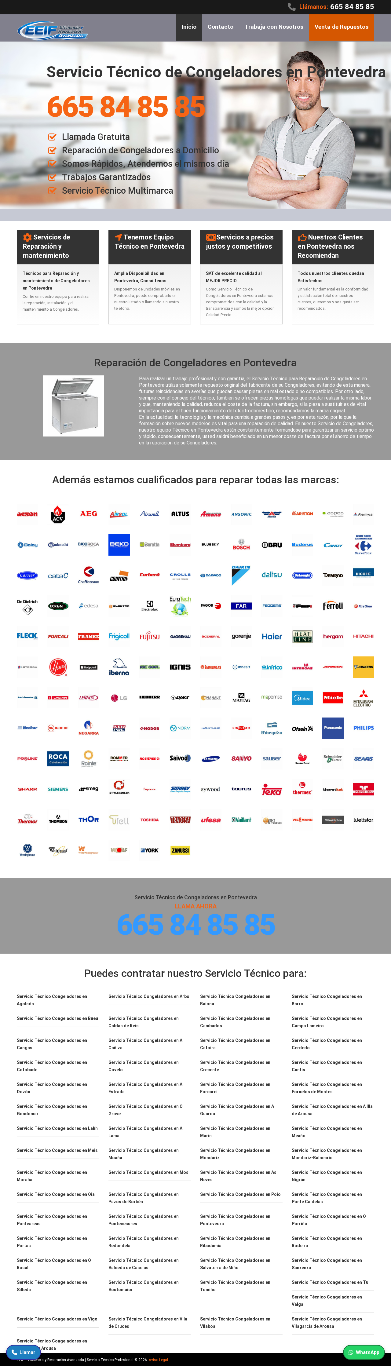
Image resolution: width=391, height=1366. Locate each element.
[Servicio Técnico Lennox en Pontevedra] (88, 697)
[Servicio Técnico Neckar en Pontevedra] (27, 728)
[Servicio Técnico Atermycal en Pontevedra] (363, 514)
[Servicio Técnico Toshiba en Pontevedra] (149, 820)
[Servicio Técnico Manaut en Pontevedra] (210, 697)
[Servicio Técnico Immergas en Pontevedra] (210, 667)
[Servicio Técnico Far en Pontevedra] (241, 606)
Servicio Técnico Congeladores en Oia (56, 1194)
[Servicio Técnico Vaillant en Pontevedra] (241, 820)
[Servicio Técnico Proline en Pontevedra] (27, 758)
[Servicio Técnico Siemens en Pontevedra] (58, 789)
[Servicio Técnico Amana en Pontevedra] (210, 514)
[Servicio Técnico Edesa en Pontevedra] (88, 606)
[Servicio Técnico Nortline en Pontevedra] (210, 728)
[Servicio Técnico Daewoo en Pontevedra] (210, 575)
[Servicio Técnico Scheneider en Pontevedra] (333, 758)
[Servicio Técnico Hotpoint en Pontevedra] (88, 667)
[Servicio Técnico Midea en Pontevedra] (302, 697)
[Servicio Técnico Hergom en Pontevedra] (333, 636)
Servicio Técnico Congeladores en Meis (57, 1150)
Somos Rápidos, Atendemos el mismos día (145, 164)
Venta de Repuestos (341, 26)
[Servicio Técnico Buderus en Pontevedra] (302, 545)
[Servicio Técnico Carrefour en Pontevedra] (363, 545)
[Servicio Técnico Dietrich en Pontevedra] (27, 606)
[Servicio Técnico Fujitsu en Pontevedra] (149, 636)
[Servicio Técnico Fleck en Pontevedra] (27, 636)
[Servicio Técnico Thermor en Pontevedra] (27, 820)
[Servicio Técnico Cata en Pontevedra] (58, 575)
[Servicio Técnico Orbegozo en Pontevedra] (272, 728)
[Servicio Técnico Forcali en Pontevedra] (58, 636)
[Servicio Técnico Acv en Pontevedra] (58, 514)
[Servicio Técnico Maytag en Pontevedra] (241, 697)
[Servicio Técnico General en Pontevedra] (210, 636)
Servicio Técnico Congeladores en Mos (148, 1172)
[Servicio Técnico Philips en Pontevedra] (363, 728)
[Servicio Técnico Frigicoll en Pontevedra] (119, 636)
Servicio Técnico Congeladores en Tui (331, 1282)
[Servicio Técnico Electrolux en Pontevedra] (149, 606)
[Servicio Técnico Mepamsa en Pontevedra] (272, 697)
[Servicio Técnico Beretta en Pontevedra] (149, 545)
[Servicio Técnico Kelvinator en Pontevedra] (27, 697)
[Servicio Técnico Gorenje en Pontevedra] (241, 636)
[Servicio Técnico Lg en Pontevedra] (119, 697)
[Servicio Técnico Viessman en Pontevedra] (302, 820)
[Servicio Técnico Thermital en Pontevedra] (363, 789)
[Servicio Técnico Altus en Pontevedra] (180, 514)
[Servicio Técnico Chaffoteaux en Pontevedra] (88, 575)
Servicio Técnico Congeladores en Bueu (57, 1018)
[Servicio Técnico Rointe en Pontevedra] (88, 758)
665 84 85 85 (352, 6)
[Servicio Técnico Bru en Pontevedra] (272, 545)
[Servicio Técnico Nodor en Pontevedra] (149, 728)
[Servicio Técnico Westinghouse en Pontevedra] (27, 850)
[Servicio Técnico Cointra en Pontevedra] (119, 575)
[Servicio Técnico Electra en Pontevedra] (119, 606)
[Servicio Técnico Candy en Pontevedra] (333, 545)
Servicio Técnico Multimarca (117, 190)
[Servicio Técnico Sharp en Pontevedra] (27, 789)
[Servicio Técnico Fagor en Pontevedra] (210, 606)
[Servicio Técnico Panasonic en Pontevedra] (333, 728)
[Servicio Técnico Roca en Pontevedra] (58, 758)
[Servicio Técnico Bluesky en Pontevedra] (210, 545)
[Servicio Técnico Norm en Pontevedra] (180, 728)
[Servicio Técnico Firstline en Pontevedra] (363, 606)
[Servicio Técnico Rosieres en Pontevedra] (149, 758)
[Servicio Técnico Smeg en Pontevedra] (88, 789)
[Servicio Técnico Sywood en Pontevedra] (210, 789)
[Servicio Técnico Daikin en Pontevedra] (241, 575)
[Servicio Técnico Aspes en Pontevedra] (333, 514)
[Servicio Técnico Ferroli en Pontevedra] (333, 606)
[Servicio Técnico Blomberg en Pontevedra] (180, 545)
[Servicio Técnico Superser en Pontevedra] (149, 789)
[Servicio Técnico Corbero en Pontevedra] (149, 575)
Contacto (220, 26)
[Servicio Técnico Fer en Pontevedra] (302, 606)
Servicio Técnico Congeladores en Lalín (57, 1128)
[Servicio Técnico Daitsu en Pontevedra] (272, 575)
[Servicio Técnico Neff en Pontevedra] (58, 728)
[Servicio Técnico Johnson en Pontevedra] (333, 667)
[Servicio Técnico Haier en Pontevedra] (272, 636)
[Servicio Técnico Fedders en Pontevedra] (272, 606)
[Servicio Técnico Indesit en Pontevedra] (241, 667)
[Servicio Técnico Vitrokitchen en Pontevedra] (333, 820)
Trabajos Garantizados (106, 177)
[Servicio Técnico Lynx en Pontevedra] (180, 697)
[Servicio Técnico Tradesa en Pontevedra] (180, 820)
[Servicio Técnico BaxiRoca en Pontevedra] (88, 545)
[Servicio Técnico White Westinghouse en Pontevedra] (88, 850)
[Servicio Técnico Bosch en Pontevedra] (241, 545)
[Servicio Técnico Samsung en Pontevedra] (210, 758)
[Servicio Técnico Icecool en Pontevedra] (149, 667)
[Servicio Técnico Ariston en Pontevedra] (302, 514)
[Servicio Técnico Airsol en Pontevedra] (119, 514)
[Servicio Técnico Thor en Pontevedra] (88, 820)
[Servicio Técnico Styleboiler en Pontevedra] (119, 789)
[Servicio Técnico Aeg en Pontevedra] (88, 514)
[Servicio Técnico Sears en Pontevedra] (363, 758)
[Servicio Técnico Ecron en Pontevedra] (58, 606)
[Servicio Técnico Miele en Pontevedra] (333, 697)
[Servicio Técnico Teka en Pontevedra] (272, 789)
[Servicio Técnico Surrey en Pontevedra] (180, 789)
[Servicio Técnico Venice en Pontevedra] (272, 820)
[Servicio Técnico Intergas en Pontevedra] (302, 667)
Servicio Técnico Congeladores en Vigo (57, 1319)
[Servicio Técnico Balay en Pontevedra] (27, 545)
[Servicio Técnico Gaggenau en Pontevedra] (180, 636)
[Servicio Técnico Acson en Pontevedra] (27, 514)
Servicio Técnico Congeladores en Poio (240, 1194)
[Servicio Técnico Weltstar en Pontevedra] (363, 820)
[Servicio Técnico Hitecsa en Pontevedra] (27, 667)
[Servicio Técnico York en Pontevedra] (149, 850)
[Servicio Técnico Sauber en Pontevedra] (272, 758)
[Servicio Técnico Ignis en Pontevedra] (180, 667)
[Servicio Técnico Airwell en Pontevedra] (149, 514)
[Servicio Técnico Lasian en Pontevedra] (58, 697)
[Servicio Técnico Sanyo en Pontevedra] (241, 758)
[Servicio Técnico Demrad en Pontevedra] (333, 575)
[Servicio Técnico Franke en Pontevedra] (88, 636)
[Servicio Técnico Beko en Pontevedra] (119, 545)
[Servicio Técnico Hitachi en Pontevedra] (363, 636)
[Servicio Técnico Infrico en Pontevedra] (272, 667)
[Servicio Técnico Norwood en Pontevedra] (241, 728)
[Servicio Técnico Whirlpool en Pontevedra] (58, 850)
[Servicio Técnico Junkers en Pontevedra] (363, 667)
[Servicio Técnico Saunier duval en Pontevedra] (302, 758)
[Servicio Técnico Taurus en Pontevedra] (241, 789)
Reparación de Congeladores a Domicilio (140, 150)
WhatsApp (367, 1352)
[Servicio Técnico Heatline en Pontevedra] (302, 636)
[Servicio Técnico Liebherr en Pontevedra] (149, 697)
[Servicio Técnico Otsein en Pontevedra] (302, 728)
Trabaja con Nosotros (274, 26)
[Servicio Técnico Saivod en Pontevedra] (180, 758)
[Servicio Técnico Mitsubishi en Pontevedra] (363, 697)
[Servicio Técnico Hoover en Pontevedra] (58, 667)
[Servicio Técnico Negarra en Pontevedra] (88, 728)
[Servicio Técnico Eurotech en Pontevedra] (180, 606)
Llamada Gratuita (96, 137)
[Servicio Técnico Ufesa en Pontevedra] (210, 820)
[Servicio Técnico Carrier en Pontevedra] (27, 575)
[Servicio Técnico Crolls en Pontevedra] (180, 575)
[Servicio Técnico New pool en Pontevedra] (119, 728)
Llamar (27, 1352)
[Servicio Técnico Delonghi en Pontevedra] (302, 575)
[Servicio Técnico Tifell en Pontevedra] (119, 820)
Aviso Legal (158, 1360)
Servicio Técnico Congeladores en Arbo (148, 996)
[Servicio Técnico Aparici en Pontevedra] (272, 514)
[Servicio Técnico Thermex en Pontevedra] (302, 789)
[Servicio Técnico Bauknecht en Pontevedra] (58, 545)
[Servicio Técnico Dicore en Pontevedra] (363, 575)
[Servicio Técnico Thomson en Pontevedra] (58, 820)
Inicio (189, 26)
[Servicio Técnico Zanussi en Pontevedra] (180, 850)
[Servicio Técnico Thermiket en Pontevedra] (333, 789)
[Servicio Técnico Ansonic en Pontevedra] (241, 514)
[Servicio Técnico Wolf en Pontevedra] (119, 850)
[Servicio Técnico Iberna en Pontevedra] (119, 667)
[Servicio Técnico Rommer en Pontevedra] (119, 758)
